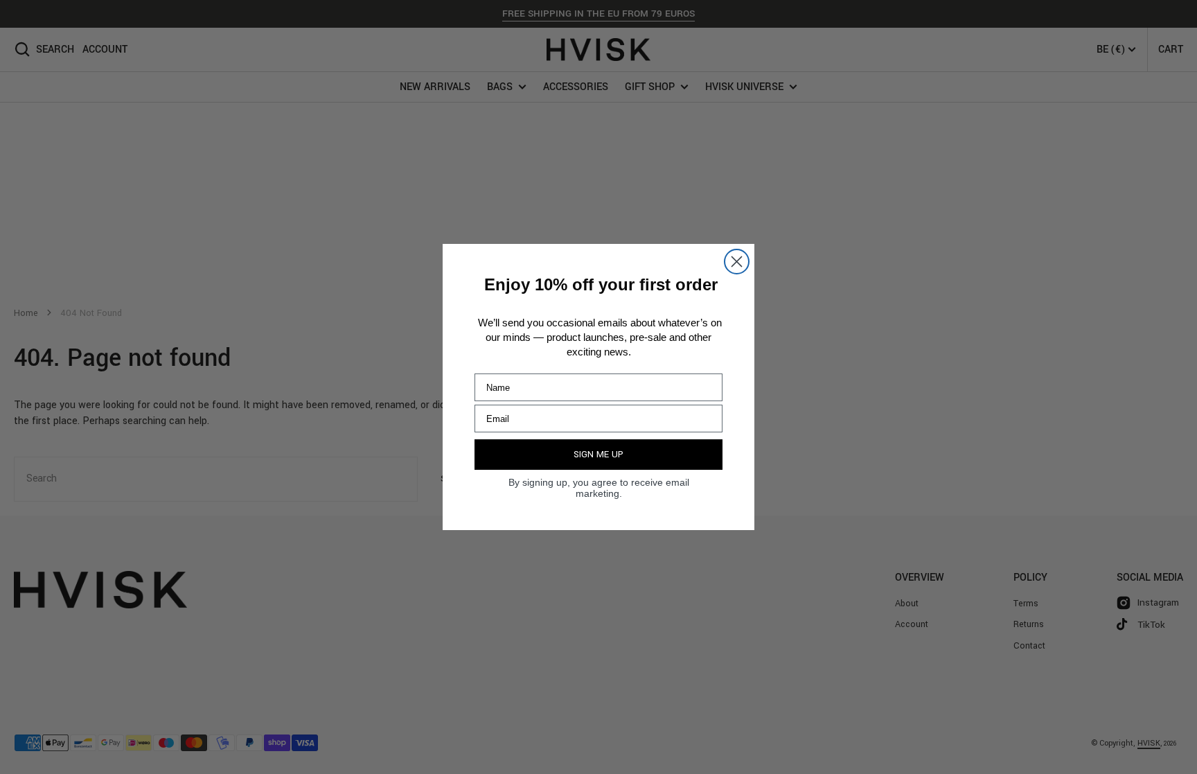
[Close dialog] (737, 261)
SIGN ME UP (598, 454)
